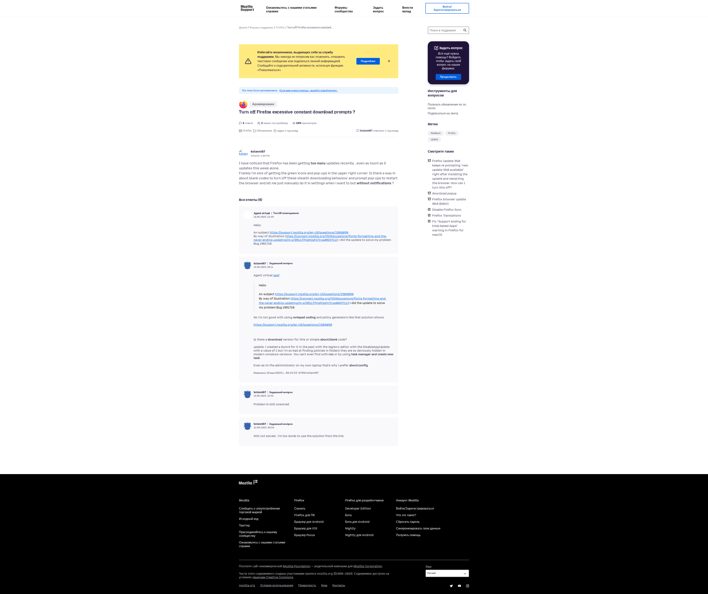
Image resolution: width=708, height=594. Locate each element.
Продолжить (448, 76)
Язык (428, 566)
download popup (444, 193)
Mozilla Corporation (367, 566)
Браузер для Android (309, 522)
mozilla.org (247, 585)
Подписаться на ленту (443, 113)
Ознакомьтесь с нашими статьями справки (291, 9)
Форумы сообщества (344, 9)
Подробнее (368, 61)
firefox (452, 133)
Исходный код (248, 519)
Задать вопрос (378, 9)
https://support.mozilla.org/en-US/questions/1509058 (309, 232)
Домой (243, 27)
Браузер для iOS (305, 528)
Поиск (465, 30)
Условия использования (276, 585)
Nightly (350, 528)
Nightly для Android (359, 535)
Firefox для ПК (304, 515)
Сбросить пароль (408, 522)
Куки (324, 585)
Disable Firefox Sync (446, 209)
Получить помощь (408, 535)
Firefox (280, 27)
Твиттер (244, 525)
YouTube (459, 585)
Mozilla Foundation (296, 566)
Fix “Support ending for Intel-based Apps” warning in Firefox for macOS (449, 228)
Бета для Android (357, 522)
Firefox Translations (446, 215)
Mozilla (248, 483)
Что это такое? (406, 515)
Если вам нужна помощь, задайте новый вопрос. (309, 90)
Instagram (467, 585)
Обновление (264, 130)
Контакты (338, 585)
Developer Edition (358, 508)
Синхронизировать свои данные (418, 528)
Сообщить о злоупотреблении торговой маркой (259, 510)
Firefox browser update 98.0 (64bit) (449, 202)
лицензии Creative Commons (272, 577)
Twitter (451, 585)
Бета (348, 515)
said (276, 275)
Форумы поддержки (261, 27)
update (434, 139)
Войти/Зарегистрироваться (447, 8)
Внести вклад (407, 9)
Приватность (307, 585)
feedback (436, 133)
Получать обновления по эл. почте (447, 106)
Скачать (299, 508)
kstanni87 (258, 151)
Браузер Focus (304, 535)
